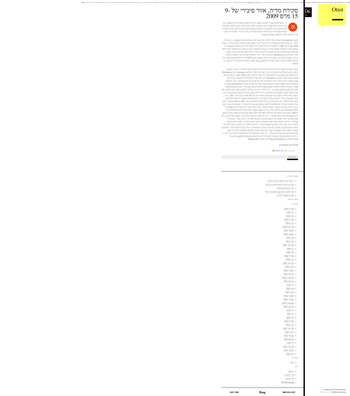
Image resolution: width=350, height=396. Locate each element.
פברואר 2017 (288, 245)
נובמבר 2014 (289, 299)
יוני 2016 (290, 249)
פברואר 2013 (288, 346)
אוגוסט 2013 (289, 339)
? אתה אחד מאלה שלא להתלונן (281, 181)
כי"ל (269, 101)
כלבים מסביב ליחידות (285, 195)
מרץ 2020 (290, 223)
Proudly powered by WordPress (334, 390)
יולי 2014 (290, 310)
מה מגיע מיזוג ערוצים (285, 188)
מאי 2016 (290, 252)
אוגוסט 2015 (289, 281)
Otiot (337, 9)
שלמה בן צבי (261, 60)
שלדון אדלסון (285, 89)
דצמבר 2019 (289, 230)
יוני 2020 (290, 212)
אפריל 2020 (289, 219)
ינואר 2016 (289, 267)
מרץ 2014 (290, 325)
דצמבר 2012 (289, 350)
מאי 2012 (290, 354)
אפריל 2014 (289, 321)
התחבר (291, 371)
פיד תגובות (289, 379)
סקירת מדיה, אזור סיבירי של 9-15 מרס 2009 (261, 13)
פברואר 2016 (288, 263)
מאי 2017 (290, 238)
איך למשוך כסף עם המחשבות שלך (279, 192)
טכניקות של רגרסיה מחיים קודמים (280, 184)
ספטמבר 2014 (288, 303)
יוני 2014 (290, 314)
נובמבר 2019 (289, 234)
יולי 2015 (290, 285)
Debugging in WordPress (254, 2)
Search (339, 15)
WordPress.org (287, 382)
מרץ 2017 (290, 241)
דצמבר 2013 (289, 335)
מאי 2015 (290, 288)
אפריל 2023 (289, 209)
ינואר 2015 (289, 292)
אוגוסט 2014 (289, 307)
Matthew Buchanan (339, 392)
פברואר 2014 (288, 328)
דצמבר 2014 (289, 296)
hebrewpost (292, 157)
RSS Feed (342, 15)
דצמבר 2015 (289, 270)
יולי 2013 (290, 343)
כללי (292, 362)
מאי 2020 (290, 216)
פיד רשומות (289, 375)
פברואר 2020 (288, 227)
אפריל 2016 (289, 256)
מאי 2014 (290, 317)
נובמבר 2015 (289, 274)
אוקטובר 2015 (288, 278)
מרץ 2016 (290, 259)
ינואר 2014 (289, 332)
